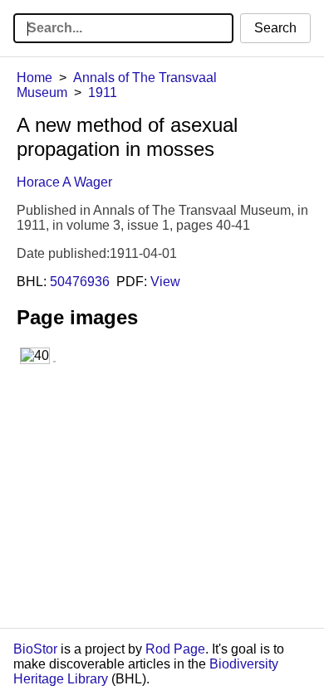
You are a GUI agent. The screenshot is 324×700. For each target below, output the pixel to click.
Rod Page (175, 649)
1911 (102, 92)
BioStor (35, 649)
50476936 (80, 282)
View (165, 282)
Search (275, 28)
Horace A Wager (64, 182)
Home (34, 77)
